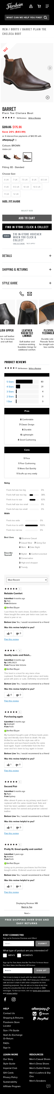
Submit (42, 943)
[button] (49, 68)
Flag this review (11, 639)
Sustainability (10, 1081)
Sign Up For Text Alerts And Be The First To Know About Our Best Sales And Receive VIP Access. (25, 964)
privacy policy (11, 993)
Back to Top (26, 907)
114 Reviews (21, 118)
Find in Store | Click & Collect (27, 227)
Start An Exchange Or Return (12, 1037)
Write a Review (34, 118)
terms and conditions (41, 991)
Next (27, 913)
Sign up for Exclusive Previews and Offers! (20, 938)
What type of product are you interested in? (25, 950)
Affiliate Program (12, 1086)
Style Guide (9, 1063)
